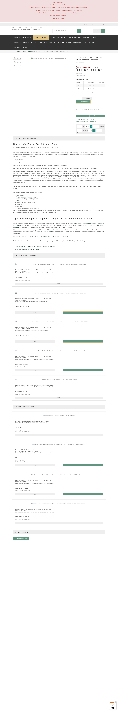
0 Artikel (97, 31)
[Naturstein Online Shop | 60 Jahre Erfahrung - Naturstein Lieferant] (29, 27)
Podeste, (19, 200)
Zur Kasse (87, 25)
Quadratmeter (87, 98)
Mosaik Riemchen (75, 37)
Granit (17, 42)
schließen (93, 116)
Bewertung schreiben (21, 538)
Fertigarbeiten (20, 47)
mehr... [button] (59, 283)
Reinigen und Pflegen (74, 42)
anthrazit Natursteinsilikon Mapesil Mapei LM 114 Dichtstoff (32, 421)
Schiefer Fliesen (40, 37)
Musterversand (90, 42)
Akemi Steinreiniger (58, 230)
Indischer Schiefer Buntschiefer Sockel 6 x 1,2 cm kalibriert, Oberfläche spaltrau (26, 450)
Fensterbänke (31, 197)
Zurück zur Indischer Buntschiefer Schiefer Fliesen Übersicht (34, 246)
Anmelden (102, 25)
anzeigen (86, 116)
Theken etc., (19, 204)
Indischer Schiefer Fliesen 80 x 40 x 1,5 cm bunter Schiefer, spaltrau (34, 385)
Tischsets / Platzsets (39, 42)
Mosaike (86, 37)
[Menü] (115, 702)
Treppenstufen (20, 197)
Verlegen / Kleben (56, 42)
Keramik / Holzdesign (57, 37)
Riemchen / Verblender (22, 37)
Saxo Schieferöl (47, 231)
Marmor (26, 42)
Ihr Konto (94, 25)
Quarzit (95, 37)
